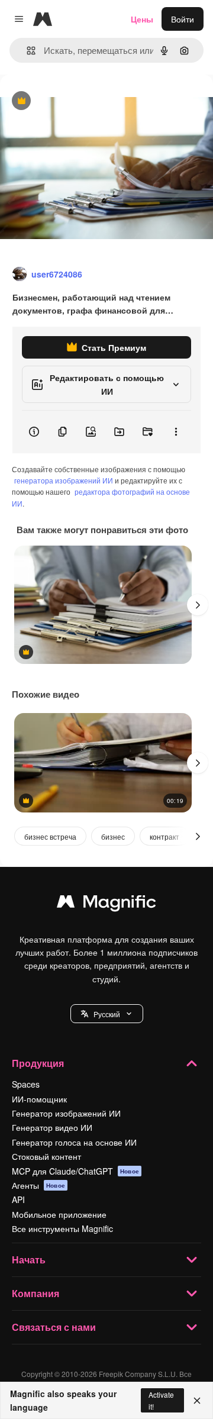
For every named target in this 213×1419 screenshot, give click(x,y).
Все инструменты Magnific (62, 1228)
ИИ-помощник (39, 1099)
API (18, 1199)
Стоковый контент (46, 1156)
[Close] (197, 1401)
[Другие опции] (176, 432)
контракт (164, 836)
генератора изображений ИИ (63, 480)
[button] (106, 1013)
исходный (79, 101)
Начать (29, 1259)
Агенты (38, 1185)
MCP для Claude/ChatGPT (75, 1171)
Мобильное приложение (59, 1214)
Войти (182, 19)
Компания (35, 1293)
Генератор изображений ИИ (66, 1113)
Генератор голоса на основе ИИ (74, 1142)
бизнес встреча (50, 836)
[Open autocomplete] (26, 50)
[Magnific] (106, 904)
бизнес (113, 836)
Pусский (106, 1014)
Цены (142, 19)
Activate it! (161, 1400)
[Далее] (197, 605)
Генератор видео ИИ (52, 1127)
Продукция (38, 1063)
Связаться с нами (54, 1327)
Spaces (26, 1084)
